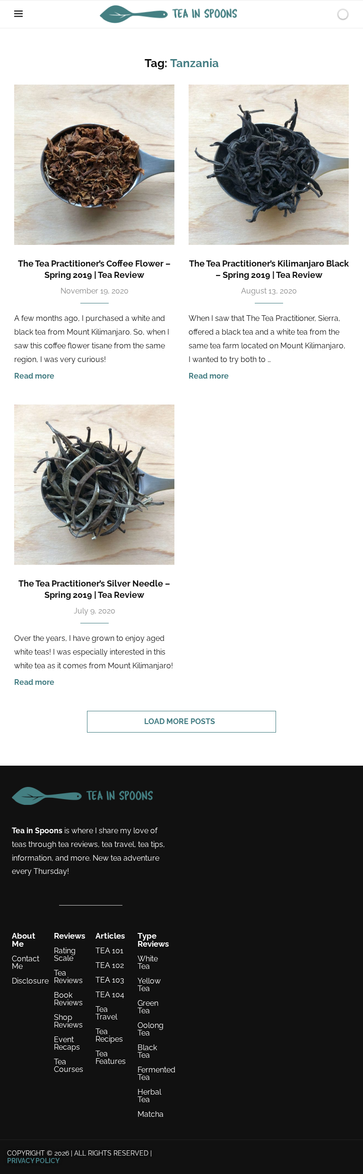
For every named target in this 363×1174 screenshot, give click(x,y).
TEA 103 (109, 980)
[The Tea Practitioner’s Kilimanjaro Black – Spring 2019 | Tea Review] (269, 165)
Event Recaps (67, 1043)
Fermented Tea (156, 1073)
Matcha (151, 1114)
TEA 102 (109, 965)
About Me (23, 940)
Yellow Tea (149, 985)
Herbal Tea (149, 1096)
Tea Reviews (68, 976)
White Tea (148, 962)
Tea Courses (68, 1065)
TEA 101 (109, 951)
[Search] (326, 14)
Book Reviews (68, 999)
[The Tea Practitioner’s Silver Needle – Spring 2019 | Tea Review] (94, 485)
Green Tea (148, 1007)
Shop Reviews (68, 1021)
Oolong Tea (151, 1029)
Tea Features (110, 1057)
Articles (110, 936)
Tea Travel (106, 1013)
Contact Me (25, 962)
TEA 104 (109, 995)
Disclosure (30, 981)
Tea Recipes (109, 1035)
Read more (34, 375)
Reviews (69, 936)
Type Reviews (153, 940)
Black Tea (147, 1051)
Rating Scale (65, 954)
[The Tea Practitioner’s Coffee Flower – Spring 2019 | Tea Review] (94, 165)
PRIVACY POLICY (33, 1161)
